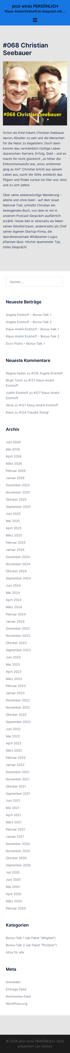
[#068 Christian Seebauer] (35, 93)
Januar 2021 (15, 836)
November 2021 (17, 779)
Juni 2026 (13, 442)
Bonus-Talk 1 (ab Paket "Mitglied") (31, 938)
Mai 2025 (13, 521)
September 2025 (18, 507)
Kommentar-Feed (18, 996)
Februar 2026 (16, 471)
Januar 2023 (15, 693)
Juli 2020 (13, 872)
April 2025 (13, 528)
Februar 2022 (16, 758)
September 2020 (18, 865)
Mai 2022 (13, 736)
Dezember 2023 (18, 628)
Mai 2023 (13, 664)
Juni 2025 (13, 514)
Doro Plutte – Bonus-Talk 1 (25, 343)
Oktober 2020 (16, 858)
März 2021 (13, 822)
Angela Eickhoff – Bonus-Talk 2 (29, 322)
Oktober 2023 (16, 643)
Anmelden (13, 982)
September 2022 (18, 722)
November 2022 (18, 707)
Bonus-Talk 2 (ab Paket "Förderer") (31, 945)
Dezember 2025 (18, 485)
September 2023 (18, 650)
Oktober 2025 (16, 499)
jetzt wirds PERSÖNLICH (35, 6)
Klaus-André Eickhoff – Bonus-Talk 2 (33, 336)
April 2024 (13, 600)
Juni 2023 (13, 657)
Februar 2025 (16, 542)
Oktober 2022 (16, 715)
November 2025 (18, 492)
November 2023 (18, 636)
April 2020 (13, 894)
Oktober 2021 (16, 786)
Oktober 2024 (16, 571)
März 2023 (14, 679)
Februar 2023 (16, 686)
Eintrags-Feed (16, 989)
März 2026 (14, 463)
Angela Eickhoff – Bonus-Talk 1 (28, 315)
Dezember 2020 (18, 844)
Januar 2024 (15, 621)
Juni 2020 (13, 879)
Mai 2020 (13, 887)
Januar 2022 (15, 765)
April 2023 (13, 672)
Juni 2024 (13, 585)
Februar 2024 (16, 614)
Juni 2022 (13, 729)
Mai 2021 (12, 808)
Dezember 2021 (17, 772)
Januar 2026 (15, 478)
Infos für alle (15, 952)
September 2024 (18, 578)
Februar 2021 (15, 829)
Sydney (46, 1046)
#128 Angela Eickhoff (47, 373)
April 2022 (13, 743)
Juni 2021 (13, 800)
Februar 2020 (16, 908)
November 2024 (18, 564)
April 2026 (13, 456)
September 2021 (18, 793)
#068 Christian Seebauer (25, 48)
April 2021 (13, 815)
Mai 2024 (13, 593)
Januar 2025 (15, 550)
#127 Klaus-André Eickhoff (38, 405)
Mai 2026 (13, 449)
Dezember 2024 (18, 557)
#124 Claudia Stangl (34, 412)
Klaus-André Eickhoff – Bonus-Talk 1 (32, 329)
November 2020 (18, 851)
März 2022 (14, 750)
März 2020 (14, 901)
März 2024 (14, 607)
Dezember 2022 (18, 700)
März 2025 (14, 535)
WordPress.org (16, 1004)
